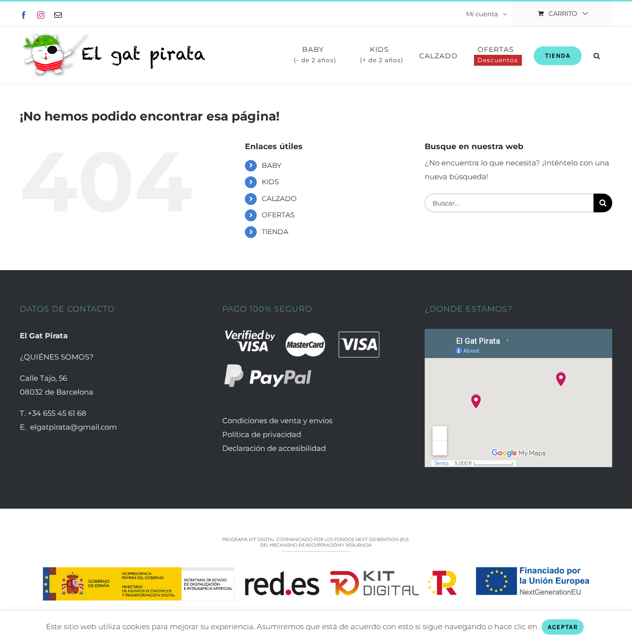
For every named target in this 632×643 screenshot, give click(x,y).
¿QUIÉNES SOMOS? (57, 357)
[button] (596, 55)
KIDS (270, 181)
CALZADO (279, 198)
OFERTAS (278, 214)
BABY (271, 165)
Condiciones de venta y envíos (278, 420)
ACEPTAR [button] (563, 627)
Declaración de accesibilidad (274, 448)
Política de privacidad (261, 434)
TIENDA (275, 231)
